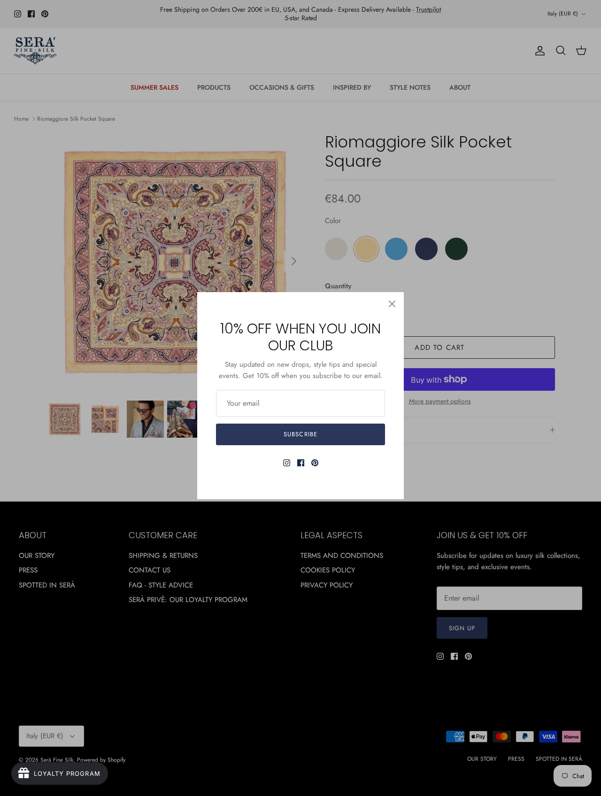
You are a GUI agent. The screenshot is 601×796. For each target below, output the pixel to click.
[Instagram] (286, 462)
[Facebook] (300, 462)
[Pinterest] (314, 462)
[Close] (392, 304)
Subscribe (300, 434)
